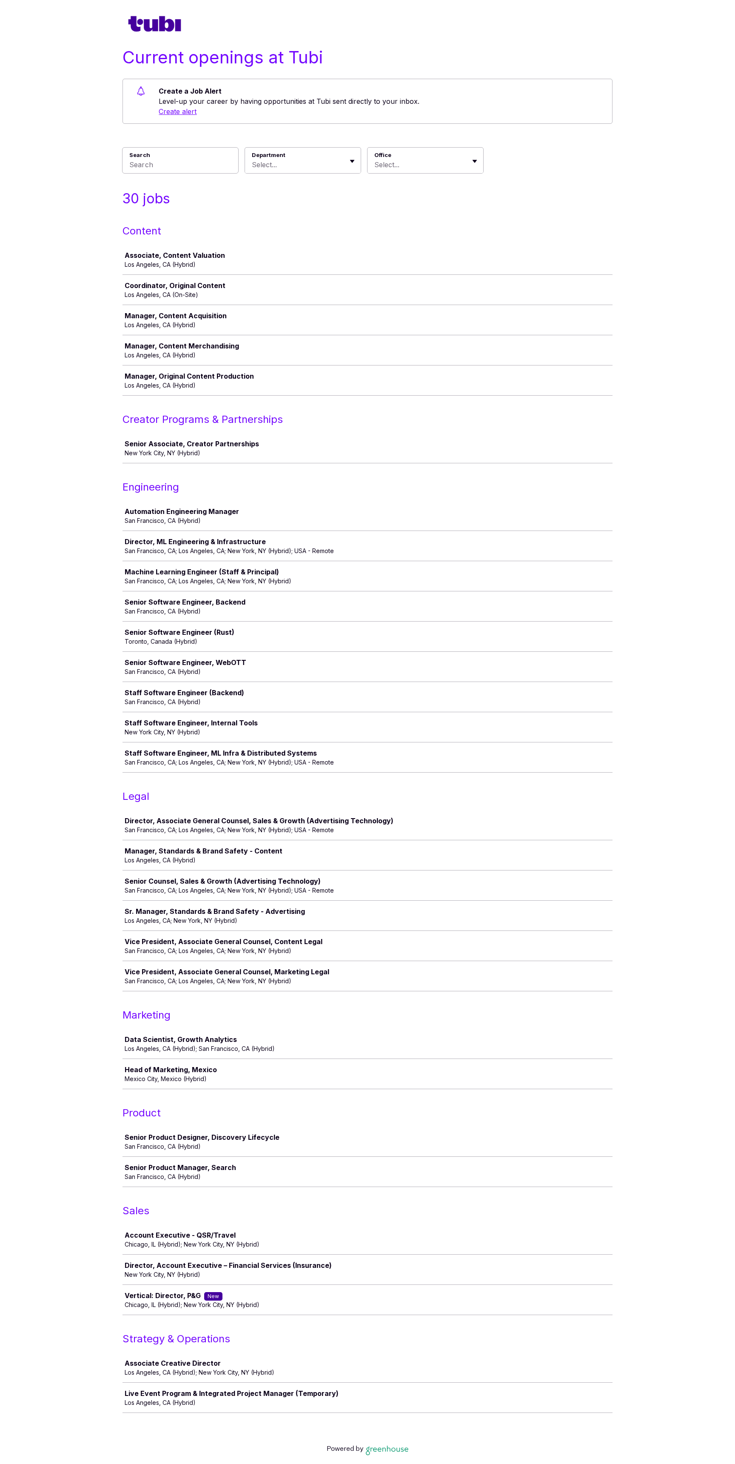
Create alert (178, 111)
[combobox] (253, 164)
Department (268, 154)
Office (382, 154)
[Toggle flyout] (352, 161)
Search (139, 154)
